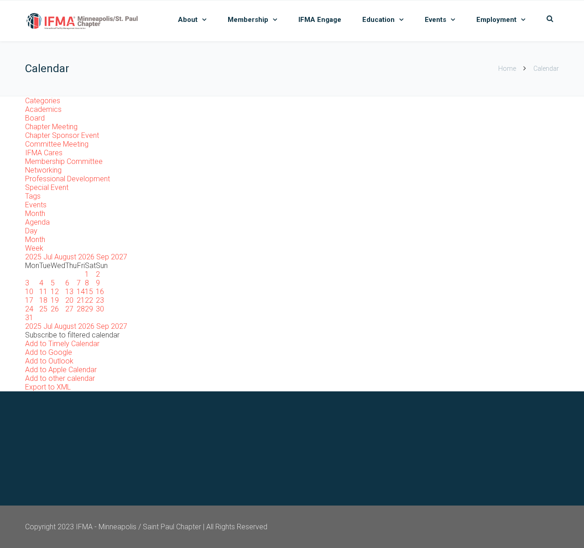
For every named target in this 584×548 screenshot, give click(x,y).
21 (81, 300)
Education (378, 20)
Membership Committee (64, 161)
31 (29, 317)
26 (55, 309)
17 (29, 300)
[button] (72, 335)
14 (81, 291)
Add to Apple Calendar (61, 369)
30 (100, 309)
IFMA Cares (44, 152)
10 (29, 291)
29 (89, 309)
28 (81, 309)
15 (89, 291)
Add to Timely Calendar (62, 343)
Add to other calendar (60, 378)
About (188, 20)
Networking (43, 170)
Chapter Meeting (51, 126)
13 (69, 291)
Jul (48, 257)
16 (100, 291)
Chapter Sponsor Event (62, 135)
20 (69, 300)
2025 (34, 257)
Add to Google (48, 352)
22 (89, 300)
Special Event (46, 187)
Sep (103, 257)
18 (43, 300)
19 (55, 300)
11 (43, 291)
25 (43, 309)
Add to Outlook (49, 361)
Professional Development (67, 178)
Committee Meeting (57, 144)
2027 (119, 257)
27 (69, 309)
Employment (496, 20)
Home (507, 68)
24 (29, 309)
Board (35, 118)
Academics (43, 109)
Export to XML (48, 387)
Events (435, 20)
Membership (248, 20)
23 (100, 300)
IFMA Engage (319, 20)
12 (55, 291)
